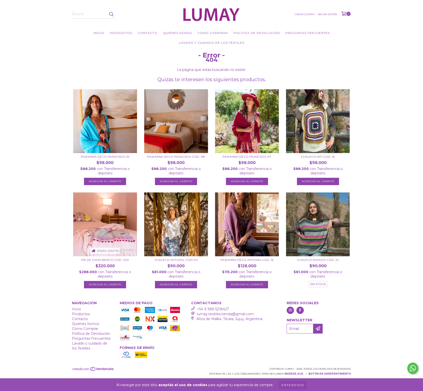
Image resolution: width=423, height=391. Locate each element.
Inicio (99, 33)
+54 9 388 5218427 (213, 309)
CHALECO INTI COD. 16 (318, 156)
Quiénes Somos (177, 33)
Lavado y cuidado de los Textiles (211, 43)
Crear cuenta (304, 14)
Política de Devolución (257, 33)
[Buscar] (111, 14)
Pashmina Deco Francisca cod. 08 (176, 156)
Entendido (293, 385)
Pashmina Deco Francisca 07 (247, 156)
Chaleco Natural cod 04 (176, 260)
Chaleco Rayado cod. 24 (318, 260)
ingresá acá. (294, 373)
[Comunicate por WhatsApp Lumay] (412, 368)
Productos (121, 33)
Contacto (147, 33)
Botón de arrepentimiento (329, 373)
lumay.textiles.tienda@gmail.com (225, 314)
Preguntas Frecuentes (307, 33)
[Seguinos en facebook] (300, 310)
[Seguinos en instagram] (290, 310)
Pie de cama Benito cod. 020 (105, 260)
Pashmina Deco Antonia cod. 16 (247, 260)
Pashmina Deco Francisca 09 (105, 156)
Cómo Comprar (213, 33)
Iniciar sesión (327, 14)
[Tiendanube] (93, 370)
